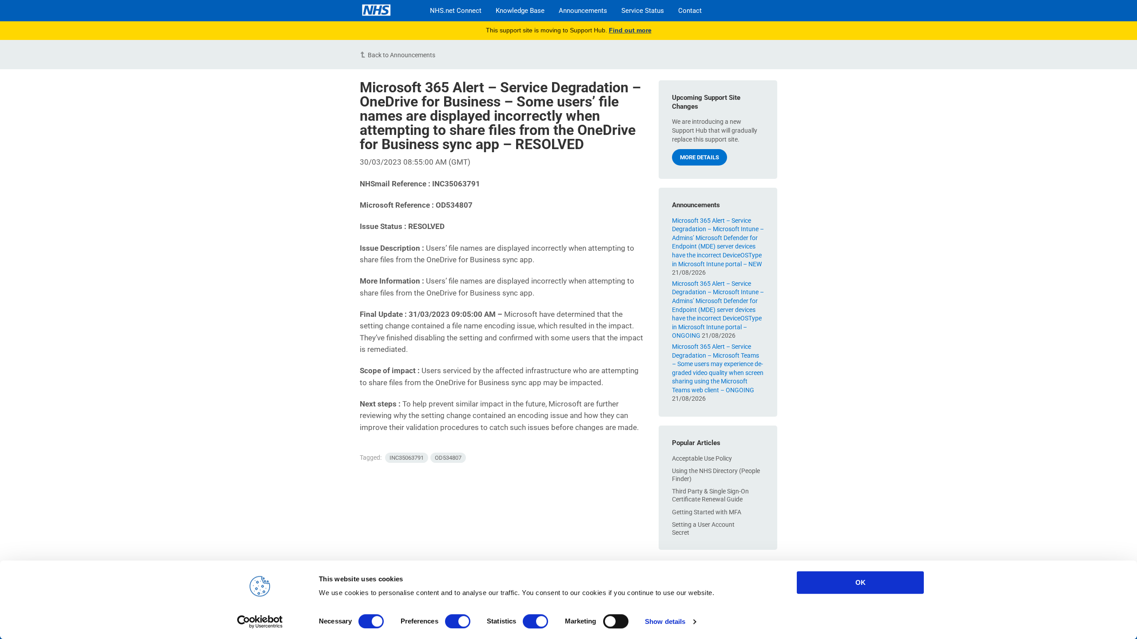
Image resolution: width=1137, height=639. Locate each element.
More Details (699, 157)
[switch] (457, 621)
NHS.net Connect (455, 11)
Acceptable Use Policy (702, 458)
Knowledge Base (520, 11)
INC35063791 (407, 457)
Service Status (642, 11)
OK (860, 582)
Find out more (630, 30)
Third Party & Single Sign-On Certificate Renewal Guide (710, 495)
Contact (690, 11)
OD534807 (448, 457)
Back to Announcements (401, 55)
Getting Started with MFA (706, 512)
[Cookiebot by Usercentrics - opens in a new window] (260, 621)
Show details (665, 621)
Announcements (583, 11)
